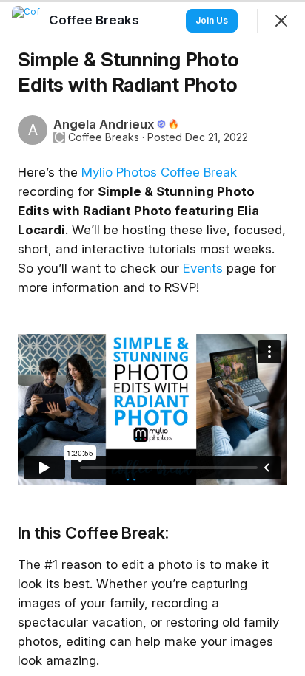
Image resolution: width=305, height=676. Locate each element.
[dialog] (152, 338)
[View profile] (26, 20)
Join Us (211, 20)
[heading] (95, 20)
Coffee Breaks (103, 137)
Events (203, 268)
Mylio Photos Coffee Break (159, 172)
